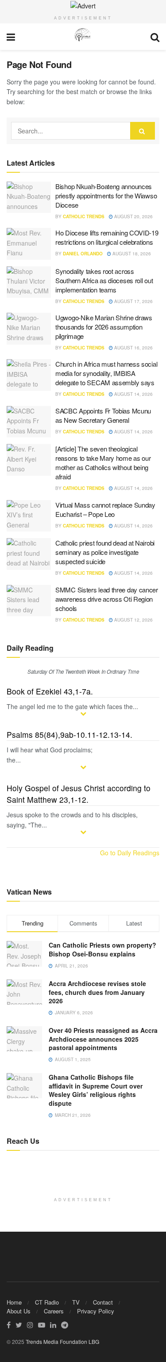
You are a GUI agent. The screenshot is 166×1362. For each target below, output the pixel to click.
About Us (19, 1311)
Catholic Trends (83, 216)
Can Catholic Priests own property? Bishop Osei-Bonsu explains (102, 949)
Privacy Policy (95, 1311)
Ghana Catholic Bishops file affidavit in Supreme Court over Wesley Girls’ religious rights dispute (96, 1090)
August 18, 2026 (131, 253)
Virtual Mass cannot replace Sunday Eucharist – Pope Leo (105, 509)
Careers (54, 1311)
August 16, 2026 (133, 348)
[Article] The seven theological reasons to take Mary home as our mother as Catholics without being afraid (103, 462)
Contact (103, 1302)
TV (76, 1302)
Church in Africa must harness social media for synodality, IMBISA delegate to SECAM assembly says (106, 373)
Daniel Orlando (83, 253)
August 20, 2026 (133, 216)
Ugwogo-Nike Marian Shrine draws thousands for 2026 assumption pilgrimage (103, 327)
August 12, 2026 (133, 620)
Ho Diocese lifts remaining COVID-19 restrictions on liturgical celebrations (106, 237)
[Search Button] (142, 131)
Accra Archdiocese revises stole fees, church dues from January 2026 (97, 992)
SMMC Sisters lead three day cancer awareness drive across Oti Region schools (106, 599)
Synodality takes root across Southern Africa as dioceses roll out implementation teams (104, 280)
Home (14, 1302)
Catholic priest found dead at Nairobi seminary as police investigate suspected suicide (104, 552)
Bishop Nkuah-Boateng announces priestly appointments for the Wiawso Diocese (106, 195)
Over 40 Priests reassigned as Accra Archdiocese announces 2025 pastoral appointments (103, 1039)
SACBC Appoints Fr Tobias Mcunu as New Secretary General (103, 415)
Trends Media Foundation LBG (62, 1341)
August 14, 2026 (133, 394)
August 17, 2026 (133, 301)
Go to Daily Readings (129, 852)
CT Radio (47, 1302)
